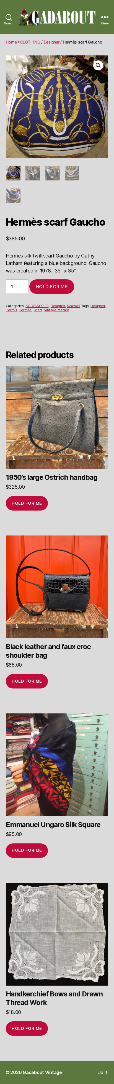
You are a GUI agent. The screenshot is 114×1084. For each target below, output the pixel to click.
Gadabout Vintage (42, 1072)
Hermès (25, 310)
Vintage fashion (56, 310)
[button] (98, 65)
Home (11, 42)
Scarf (38, 310)
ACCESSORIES (36, 306)
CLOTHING (30, 42)
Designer (51, 42)
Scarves (73, 306)
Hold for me (52, 286)
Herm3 (11, 310)
